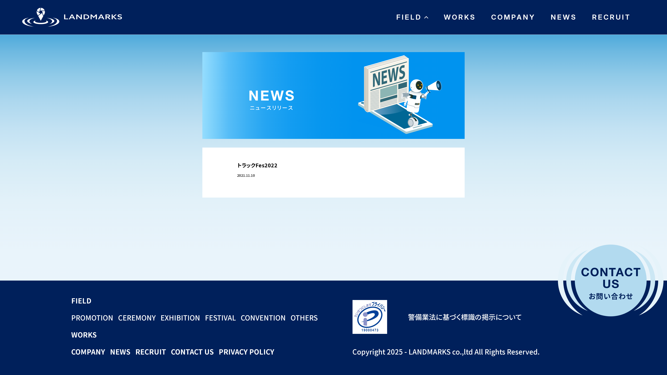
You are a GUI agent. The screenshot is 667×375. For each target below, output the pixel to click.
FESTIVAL (220, 317)
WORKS (460, 17)
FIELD (409, 17)
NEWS (564, 17)
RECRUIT (611, 17)
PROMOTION (92, 317)
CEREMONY (137, 317)
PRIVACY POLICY (246, 352)
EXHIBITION (180, 317)
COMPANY (513, 17)
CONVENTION (263, 317)
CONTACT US (192, 352)
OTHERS (304, 317)
